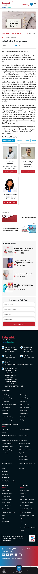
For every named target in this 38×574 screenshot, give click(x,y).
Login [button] (26, 4)
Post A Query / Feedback (27, 499)
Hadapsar (19, 140)
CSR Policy (23, 524)
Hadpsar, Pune (6, 496)
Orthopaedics (24, 413)
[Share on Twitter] (19, 45)
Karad (3, 515)
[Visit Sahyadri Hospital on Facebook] (16, 554)
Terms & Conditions (25, 512)
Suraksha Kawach (24, 456)
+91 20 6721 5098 (28, 358)
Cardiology (23, 395)
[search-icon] (31, 4)
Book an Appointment (10, 171)
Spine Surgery (24, 417)
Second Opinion (23, 459)
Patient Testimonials (25, 450)
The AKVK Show (6, 478)
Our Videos (5, 474)
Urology (22, 420)
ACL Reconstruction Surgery (10, 440)
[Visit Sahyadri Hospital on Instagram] (3, 554)
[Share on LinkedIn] (16, 45)
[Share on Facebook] (9, 45)
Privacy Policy (6, 558)
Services (21, 468)
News (3, 468)
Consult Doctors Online (26, 502)
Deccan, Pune (5, 490)
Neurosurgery (24, 410)
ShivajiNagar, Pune (7, 493)
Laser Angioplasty (7, 443)
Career (22, 496)
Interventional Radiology (9, 404)
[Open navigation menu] (35, 4)
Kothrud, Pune (6, 502)
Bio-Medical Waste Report (27, 509)
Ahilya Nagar (5, 521)
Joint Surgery (5, 453)
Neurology (5, 410)
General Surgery (25, 398)
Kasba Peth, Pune (7, 506)
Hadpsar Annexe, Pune (8, 512)
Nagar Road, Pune (7, 499)
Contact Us (23, 493)
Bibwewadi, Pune (6, 509)
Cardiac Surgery (6, 395)
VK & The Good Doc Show (9, 481)
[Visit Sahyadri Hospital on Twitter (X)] (7, 554)
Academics (5, 429)
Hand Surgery (5, 401)
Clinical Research (25, 429)
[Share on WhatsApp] (12, 45)
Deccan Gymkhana (8, 140)
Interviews (5, 471)
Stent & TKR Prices (25, 506)
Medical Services (24, 446)
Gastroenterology (7, 398)
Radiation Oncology (7, 417)
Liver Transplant (6, 407)
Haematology (24, 401)
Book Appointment (24, 443)
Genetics (4, 432)
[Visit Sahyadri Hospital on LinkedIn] (11, 554)
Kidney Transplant (25, 404)
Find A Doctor (23, 440)
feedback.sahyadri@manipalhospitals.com (19, 364)
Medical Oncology (25, 407)
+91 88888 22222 (28, 351)
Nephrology (5, 413)
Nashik (27, 140)
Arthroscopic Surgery (8, 450)
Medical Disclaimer (16, 558)
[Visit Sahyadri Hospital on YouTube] (20, 554)
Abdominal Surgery (7, 446)
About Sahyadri (24, 490)
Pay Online (22, 453)
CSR (21, 521)
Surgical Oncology (7, 420)
